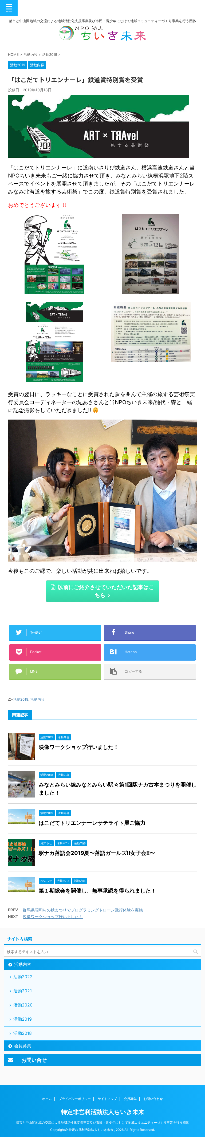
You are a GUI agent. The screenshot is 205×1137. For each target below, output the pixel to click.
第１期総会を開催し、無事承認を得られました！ (97, 890)
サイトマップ (107, 1099)
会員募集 (22, 1045)
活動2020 (23, 1005)
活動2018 (22, 1033)
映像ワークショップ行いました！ (79, 747)
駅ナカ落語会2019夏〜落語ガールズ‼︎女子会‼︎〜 (97, 853)
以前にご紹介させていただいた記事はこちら (106, 591)
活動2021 (22, 990)
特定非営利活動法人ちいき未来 (102, 1111)
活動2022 (23, 976)
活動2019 (20, 699)
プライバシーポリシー (75, 1099)
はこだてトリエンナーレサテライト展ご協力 (92, 823)
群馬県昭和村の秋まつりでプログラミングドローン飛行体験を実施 (83, 910)
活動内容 (37, 699)
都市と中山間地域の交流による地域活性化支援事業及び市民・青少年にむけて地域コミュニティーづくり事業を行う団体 (102, 1122)
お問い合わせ (153, 1099)
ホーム (47, 1099)
